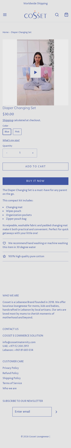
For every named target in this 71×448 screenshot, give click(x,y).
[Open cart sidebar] (66, 14)
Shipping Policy (12, 378)
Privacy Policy (11, 368)
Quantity (7, 145)
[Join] (56, 412)
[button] (35, 72)
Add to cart (35, 166)
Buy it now (35, 181)
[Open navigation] (4, 14)
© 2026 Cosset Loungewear (35, 436)
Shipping (8, 120)
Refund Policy (11, 373)
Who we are (10, 388)
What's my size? (11, 140)
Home (6, 32)
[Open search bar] (57, 14)
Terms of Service (12, 383)
